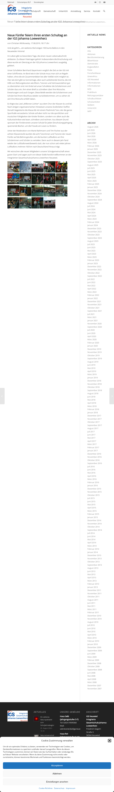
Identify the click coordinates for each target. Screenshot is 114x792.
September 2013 (94, 565)
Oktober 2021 (93, 307)
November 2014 (94, 523)
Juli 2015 (91, 498)
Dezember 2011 (94, 590)
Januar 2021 (92, 320)
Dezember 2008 (94, 663)
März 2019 (91, 374)
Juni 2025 (91, 171)
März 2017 (91, 444)
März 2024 (91, 218)
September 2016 (94, 463)
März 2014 (91, 545)
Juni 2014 (91, 536)
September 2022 (94, 276)
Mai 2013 (91, 574)
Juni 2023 (91, 247)
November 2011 (94, 593)
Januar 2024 (92, 225)
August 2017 (92, 428)
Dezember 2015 (94, 488)
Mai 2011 (91, 606)
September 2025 (94, 161)
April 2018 (91, 403)
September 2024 (94, 199)
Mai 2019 (91, 368)
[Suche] (104, 11)
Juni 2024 (91, 209)
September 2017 (94, 425)
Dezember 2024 (94, 190)
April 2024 (91, 215)
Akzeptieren (57, 765)
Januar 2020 (92, 345)
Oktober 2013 (93, 561)
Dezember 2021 (94, 301)
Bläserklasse (92, 60)
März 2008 (91, 682)
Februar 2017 (93, 447)
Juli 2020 (91, 330)
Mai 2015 (91, 504)
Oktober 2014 (93, 526)
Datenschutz (59, 788)
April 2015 (91, 507)
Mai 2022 (91, 285)
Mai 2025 (91, 174)
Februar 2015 (93, 514)
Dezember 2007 (94, 685)
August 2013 (92, 568)
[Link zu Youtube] (104, 2)
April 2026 (91, 139)
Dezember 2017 (94, 415)
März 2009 (91, 657)
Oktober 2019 (93, 355)
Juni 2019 (91, 365)
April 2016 (91, 476)
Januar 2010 (92, 644)
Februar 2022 (93, 295)
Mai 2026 (91, 136)
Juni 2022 (91, 282)
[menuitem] (11, 2)
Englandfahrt (93, 67)
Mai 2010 (91, 631)
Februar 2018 (93, 409)
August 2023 (92, 241)
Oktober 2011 (93, 596)
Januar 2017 (92, 450)
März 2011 (91, 609)
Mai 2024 (91, 212)
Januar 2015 (92, 517)
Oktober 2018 (93, 387)
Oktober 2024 (93, 196)
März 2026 (91, 142)
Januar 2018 (92, 412)
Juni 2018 (91, 396)
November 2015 (94, 491)
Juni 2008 (91, 672)
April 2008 (91, 679)
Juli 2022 (91, 279)
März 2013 (91, 580)
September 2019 (94, 358)
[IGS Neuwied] (19, 11)
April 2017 (91, 441)
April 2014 (91, 542)
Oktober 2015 (93, 495)
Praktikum (92, 92)
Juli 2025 (91, 168)
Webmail (10, 2)
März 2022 (91, 292)
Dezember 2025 (94, 152)
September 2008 (94, 669)
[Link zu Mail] (95, 2)
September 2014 (94, 530)
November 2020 (94, 323)
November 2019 (94, 352)
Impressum (70, 788)
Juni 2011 (91, 603)
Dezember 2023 (94, 228)
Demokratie (92, 63)
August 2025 (92, 165)
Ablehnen (57, 773)
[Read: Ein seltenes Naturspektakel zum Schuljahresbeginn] (36, 718)
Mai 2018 (91, 399)
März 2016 (91, 479)
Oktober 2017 (93, 422)
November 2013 (94, 558)
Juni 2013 (91, 571)
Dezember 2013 (94, 555)
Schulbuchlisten (94, 98)
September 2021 (94, 311)
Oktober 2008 (93, 666)
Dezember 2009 (94, 647)
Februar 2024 (93, 222)
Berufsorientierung (95, 57)
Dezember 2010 (94, 615)
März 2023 (91, 257)
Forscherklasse (93, 73)
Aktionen (91, 54)
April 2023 (91, 253)
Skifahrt (90, 105)
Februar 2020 (93, 342)
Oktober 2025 (93, 158)
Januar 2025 (92, 187)
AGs (89, 51)
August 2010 (92, 622)
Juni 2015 (91, 501)
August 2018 (92, 393)
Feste (89, 70)
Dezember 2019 (94, 349)
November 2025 (94, 155)
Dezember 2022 (94, 266)
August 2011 (92, 599)
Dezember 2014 (94, 520)
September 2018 (94, 390)
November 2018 (94, 384)
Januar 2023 (92, 263)
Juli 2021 (91, 314)
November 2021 (94, 304)
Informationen (93, 82)
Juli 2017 (91, 431)
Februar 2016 (93, 482)
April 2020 (91, 336)
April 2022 (91, 288)
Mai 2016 (91, 472)
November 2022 (94, 269)
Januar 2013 (92, 587)
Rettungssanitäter (95, 95)
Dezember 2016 (94, 453)
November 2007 (94, 688)
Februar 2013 (93, 583)
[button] (109, 740)
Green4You (92, 76)
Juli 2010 (91, 625)
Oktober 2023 (93, 234)
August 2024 (92, 203)
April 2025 (91, 177)
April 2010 (91, 634)
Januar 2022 (92, 298)
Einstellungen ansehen (57, 781)
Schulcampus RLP (24, 2)
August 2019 (92, 361)
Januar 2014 (92, 552)
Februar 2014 (93, 549)
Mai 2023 (91, 250)
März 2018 (91, 406)
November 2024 (94, 193)
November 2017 (94, 419)
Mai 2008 (91, 676)
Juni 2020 (91, 333)
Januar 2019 (92, 377)
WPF (89, 111)
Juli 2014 (91, 533)
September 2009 (94, 650)
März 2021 (91, 317)
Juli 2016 (91, 466)
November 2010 (94, 618)
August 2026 (92, 126)
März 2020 (91, 339)
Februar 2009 (93, 660)
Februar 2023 (93, 260)
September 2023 (94, 238)
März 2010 (91, 637)
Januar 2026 (92, 149)
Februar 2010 (93, 641)
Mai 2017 (91, 437)
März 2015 (91, 511)
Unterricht (91, 108)
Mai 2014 (91, 539)
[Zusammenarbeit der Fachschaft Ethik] (111, 396)
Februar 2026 (93, 146)
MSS (89, 89)
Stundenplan (39, 2)
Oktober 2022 (93, 272)
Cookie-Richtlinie (46, 788)
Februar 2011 (93, 612)
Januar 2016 (92, 485)
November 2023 (94, 231)
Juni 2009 (91, 653)
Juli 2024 (91, 206)
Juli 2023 (91, 244)
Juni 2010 (91, 628)
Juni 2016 (91, 469)
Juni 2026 (91, 133)
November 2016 (94, 457)
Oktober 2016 (93, 460)
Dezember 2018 (94, 380)
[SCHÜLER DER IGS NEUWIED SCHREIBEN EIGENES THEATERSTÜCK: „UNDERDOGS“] (2, 396)
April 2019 (91, 371)
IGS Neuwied (93, 79)
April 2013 (91, 577)
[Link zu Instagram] (100, 2)
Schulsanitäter (93, 101)
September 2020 (94, 326)
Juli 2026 (91, 130)
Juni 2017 (91, 434)
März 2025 (91, 180)
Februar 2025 (93, 184)
